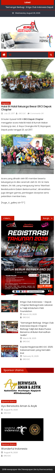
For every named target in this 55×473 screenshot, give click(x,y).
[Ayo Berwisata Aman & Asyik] (27, 387)
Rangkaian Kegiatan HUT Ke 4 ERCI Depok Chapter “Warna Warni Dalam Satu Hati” (48, 218)
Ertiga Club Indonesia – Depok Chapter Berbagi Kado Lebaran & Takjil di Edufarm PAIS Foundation (36, 306)
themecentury (45, 469)
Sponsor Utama (13, 370)
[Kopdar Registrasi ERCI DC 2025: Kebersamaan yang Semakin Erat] (9, 351)
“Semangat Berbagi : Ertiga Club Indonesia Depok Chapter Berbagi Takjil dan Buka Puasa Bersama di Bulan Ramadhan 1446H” (29, 8)
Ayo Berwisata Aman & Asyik (19, 406)
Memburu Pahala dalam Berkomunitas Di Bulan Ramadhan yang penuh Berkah (9, 218)
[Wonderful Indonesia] (27, 429)
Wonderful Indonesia (14, 448)
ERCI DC (22, 113)
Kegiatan (6, 103)
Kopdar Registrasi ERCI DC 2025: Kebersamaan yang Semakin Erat (36, 350)
